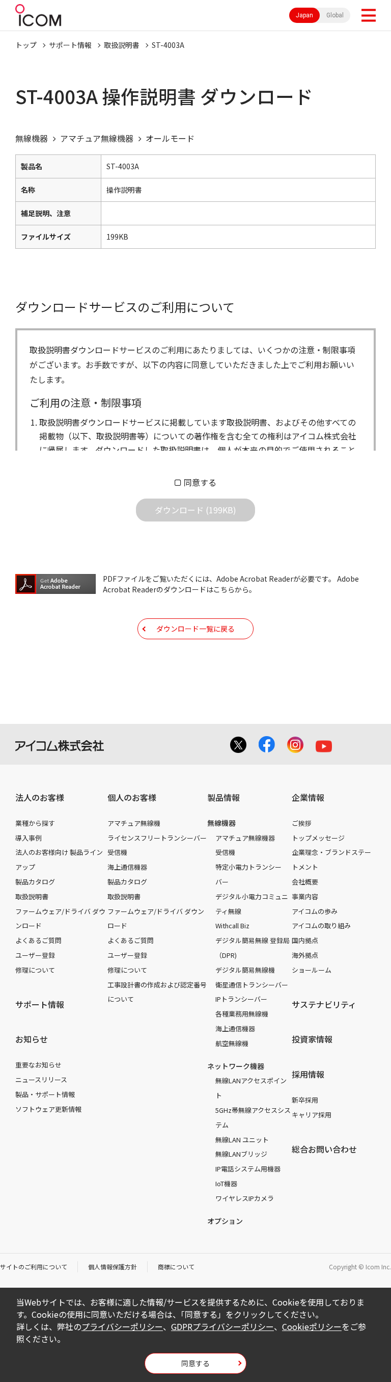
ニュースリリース (41, 1079)
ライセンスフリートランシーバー (157, 838)
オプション (225, 1221)
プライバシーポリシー (122, 1326)
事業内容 (305, 896)
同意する (200, 482)
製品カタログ (35, 881)
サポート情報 (70, 45)
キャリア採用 (311, 1114)
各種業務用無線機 (241, 1014)
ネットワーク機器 (235, 1066)
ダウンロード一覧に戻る (195, 628)
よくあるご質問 (38, 940)
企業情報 (308, 797)
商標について (176, 1266)
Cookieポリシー (312, 1326)
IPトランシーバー (241, 999)
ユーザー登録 (35, 955)
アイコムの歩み (315, 911)
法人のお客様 (39, 797)
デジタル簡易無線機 (245, 970)
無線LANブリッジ (241, 1154)
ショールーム (311, 970)
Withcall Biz (232, 925)
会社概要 (305, 881)
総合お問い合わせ (324, 1149)
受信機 (117, 852)
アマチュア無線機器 (245, 838)
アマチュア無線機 (133, 823)
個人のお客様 (131, 797)
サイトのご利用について (33, 1266)
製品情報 (223, 797)
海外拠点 (305, 955)
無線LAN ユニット (242, 1139)
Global (335, 15)
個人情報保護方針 (112, 1266)
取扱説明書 (121, 45)
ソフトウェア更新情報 (48, 1109)
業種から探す (35, 823)
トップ (26, 45)
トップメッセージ (318, 838)
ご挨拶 (302, 823)
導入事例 (28, 838)
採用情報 (308, 1074)
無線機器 (221, 823)
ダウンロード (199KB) (195, 510)
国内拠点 (305, 940)
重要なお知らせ (38, 1065)
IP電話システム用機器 (248, 1169)
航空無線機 (231, 1043)
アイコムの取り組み (321, 925)
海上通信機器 (127, 867)
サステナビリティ (324, 1004)
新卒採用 (305, 1100)
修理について (35, 970)
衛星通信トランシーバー (251, 984)
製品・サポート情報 (45, 1094)
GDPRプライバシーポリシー (222, 1326)
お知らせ (31, 1039)
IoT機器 (226, 1183)
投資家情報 (312, 1039)
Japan (304, 15)
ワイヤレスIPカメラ (244, 1198)
